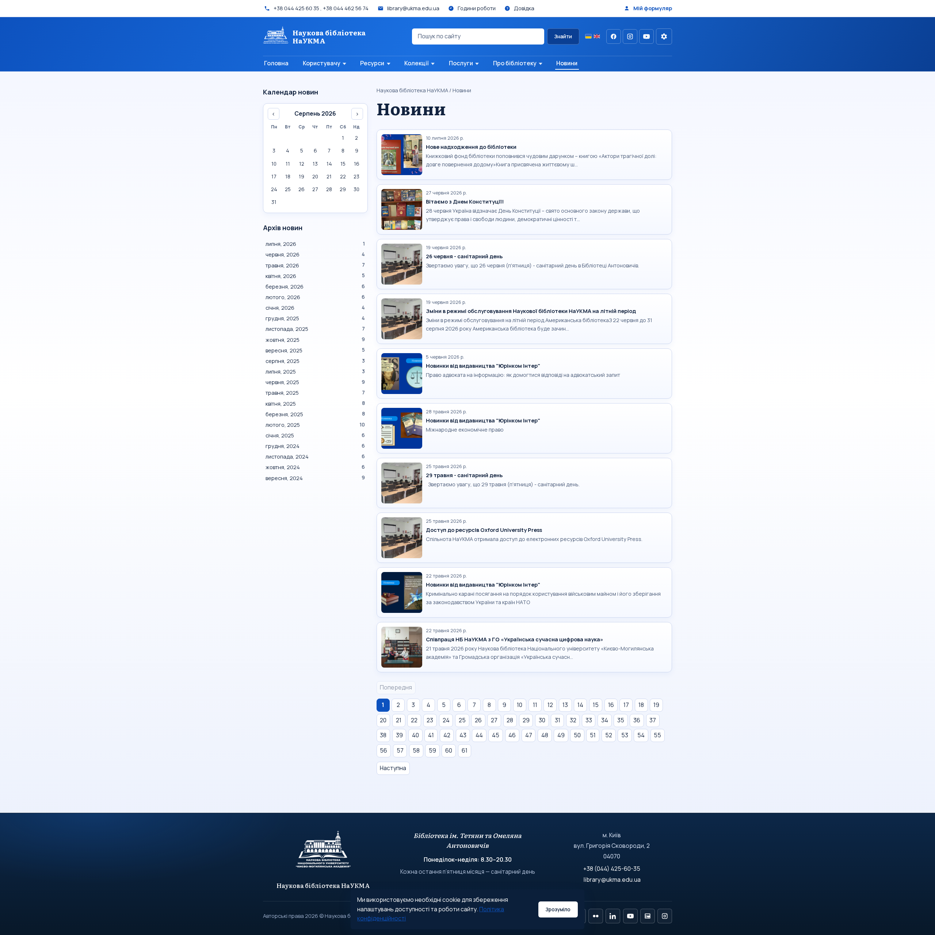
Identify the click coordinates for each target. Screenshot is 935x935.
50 (577, 735)
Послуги (461, 63)
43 (462, 735)
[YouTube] (646, 36)
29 (526, 720)
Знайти (563, 36)
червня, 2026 (315, 254)
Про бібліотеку (515, 63)
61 (465, 750)
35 (620, 720)
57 (400, 750)
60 (448, 750)
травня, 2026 (315, 265)
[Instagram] (630, 36)
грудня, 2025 (315, 318)
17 (626, 705)
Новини (566, 63)
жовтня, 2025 (315, 339)
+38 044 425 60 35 (296, 8)
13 (565, 705)
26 (478, 720)
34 (604, 720)
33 (588, 720)
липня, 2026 (315, 243)
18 (641, 705)
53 (624, 735)
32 (573, 720)
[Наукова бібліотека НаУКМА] (323, 852)
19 (656, 705)
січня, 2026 (315, 307)
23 (430, 720)
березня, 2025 (315, 414)
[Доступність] (664, 36)
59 (432, 750)
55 (657, 735)
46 (512, 735)
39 (399, 735)
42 (446, 735)
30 (542, 720)
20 (383, 720)
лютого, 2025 (315, 424)
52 (608, 735)
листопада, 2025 (315, 328)
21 (398, 720)
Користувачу (321, 63)
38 (383, 735)
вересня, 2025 (315, 350)
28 (510, 720)
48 (544, 735)
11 (535, 705)
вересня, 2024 (315, 478)
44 (479, 735)
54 (641, 735)
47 (528, 735)
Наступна (393, 768)
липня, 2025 (315, 371)
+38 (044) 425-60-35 (611, 869)
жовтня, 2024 (315, 467)
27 (494, 720)
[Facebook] (613, 36)
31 (557, 720)
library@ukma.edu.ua (612, 880)
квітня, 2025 (315, 403)
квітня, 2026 (315, 275)
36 (636, 720)
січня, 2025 (315, 435)
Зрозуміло (557, 909)
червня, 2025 (315, 382)
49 (561, 735)
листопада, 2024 (315, 456)
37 (652, 720)
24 (446, 720)
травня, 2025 (315, 392)
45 (495, 735)
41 (431, 735)
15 (596, 705)
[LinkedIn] (613, 916)
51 (593, 735)
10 (519, 705)
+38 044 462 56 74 (346, 8)
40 (415, 735)
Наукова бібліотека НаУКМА (412, 90)
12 (550, 705)
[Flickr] (595, 916)
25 (462, 720)
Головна (276, 63)
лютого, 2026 (315, 297)
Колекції (416, 63)
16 (611, 705)
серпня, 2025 (315, 360)
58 (416, 750)
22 (414, 720)
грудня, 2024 (315, 445)
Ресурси (372, 63)
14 (580, 705)
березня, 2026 (315, 286)
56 (383, 750)
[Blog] (647, 916)
